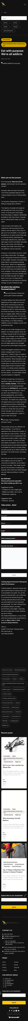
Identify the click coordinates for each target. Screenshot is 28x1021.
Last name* (4, 515)
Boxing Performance (20, 670)
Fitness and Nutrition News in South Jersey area (14, 44)
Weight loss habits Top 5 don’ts (12, 492)
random (18, 702)
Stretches (18, 711)
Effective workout (8, 500)
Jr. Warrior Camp (6, 693)
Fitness (15, 679)
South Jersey (5, 707)
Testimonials (5, 716)
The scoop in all (16, 716)
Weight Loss (5, 725)
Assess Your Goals (7, 670)
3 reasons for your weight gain (12, 489)
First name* (4, 509)
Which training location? (10, 538)
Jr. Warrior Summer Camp (8, 698)
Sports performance (7, 711)
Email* (5, 531)
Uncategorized (14, 720)
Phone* (6, 523)
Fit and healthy (6, 39)
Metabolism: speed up (9, 494)
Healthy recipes (6, 689)
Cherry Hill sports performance (10, 674)
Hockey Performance (18, 689)
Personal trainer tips (7, 702)
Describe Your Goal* (9, 546)
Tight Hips (5, 720)
